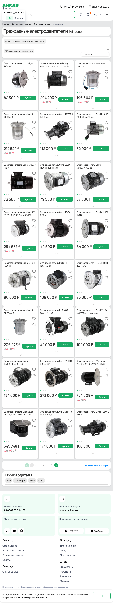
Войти (97, 14)
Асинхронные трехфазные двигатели (25, 41)
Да (9, 18)
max (21, 531)
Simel (40, 480)
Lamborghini (20, 480)
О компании (66, 567)
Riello (32, 480)
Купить (28, 97)
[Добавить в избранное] (33, 71)
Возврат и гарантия (13, 550)
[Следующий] (56, 465)
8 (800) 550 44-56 (15, 510)
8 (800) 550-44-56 (73, 6)
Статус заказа (10, 571)
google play (71, 531)
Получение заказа (12, 555)
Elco (9, 480)
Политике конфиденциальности (31, 597)
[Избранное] (80, 14)
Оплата (6, 559)
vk (7, 531)
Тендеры (65, 550)
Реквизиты (66, 571)
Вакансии (65, 576)
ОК (102, 596)
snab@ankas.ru (100, 6)
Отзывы (64, 581)
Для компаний (68, 545)
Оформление (9, 545)
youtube (14, 531)
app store (97, 531)
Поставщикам (67, 555)
